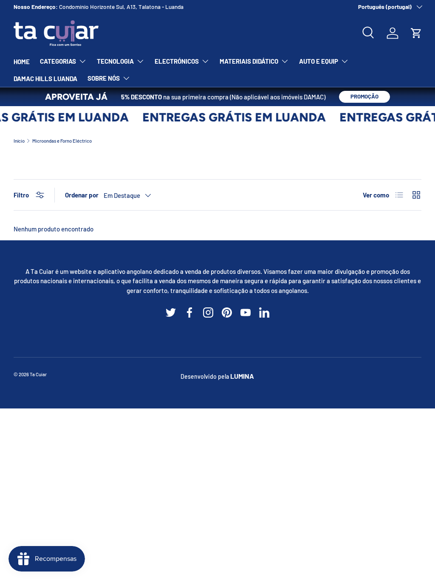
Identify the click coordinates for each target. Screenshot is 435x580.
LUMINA (242, 376)
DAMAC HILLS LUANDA (45, 78)
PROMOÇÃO (364, 96)
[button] (416, 33)
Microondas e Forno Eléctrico (62, 140)
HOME (22, 61)
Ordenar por (82, 195)
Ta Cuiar (38, 374)
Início (19, 140)
